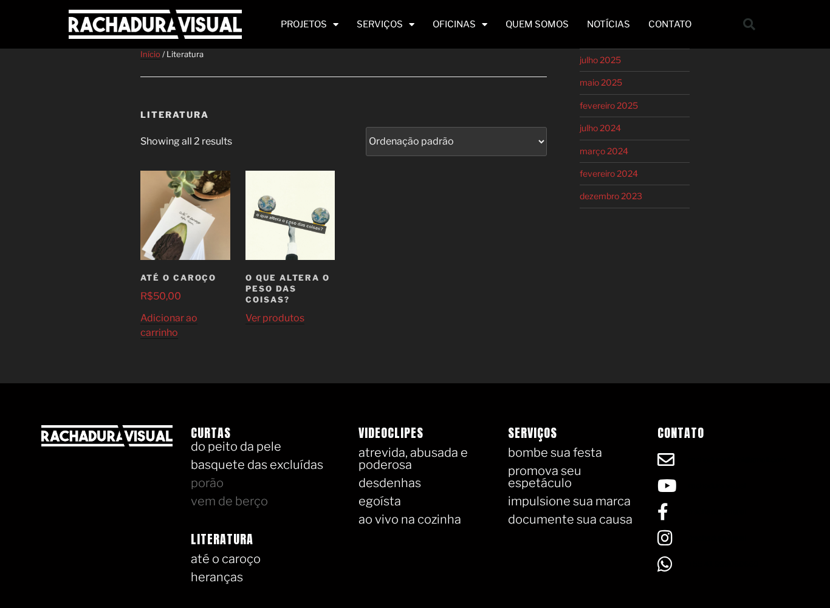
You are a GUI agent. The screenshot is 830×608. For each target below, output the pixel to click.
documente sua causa (570, 519)
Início (150, 54)
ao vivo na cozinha (409, 519)
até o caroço (226, 559)
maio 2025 (601, 82)
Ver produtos (274, 318)
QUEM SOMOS (537, 24)
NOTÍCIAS (608, 24)
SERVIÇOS (380, 24)
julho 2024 (600, 128)
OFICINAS (454, 24)
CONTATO (669, 24)
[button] (749, 24)
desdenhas (389, 483)
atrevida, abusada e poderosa (413, 458)
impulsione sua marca (569, 501)
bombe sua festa (555, 452)
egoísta (379, 501)
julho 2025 (600, 60)
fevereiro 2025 (609, 105)
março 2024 (604, 151)
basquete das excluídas (257, 464)
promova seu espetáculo (544, 476)
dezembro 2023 (611, 196)
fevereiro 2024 (609, 173)
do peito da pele (236, 446)
